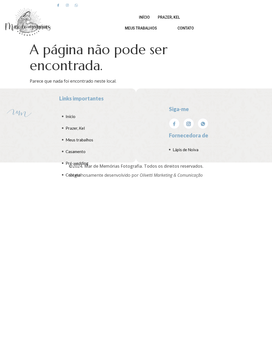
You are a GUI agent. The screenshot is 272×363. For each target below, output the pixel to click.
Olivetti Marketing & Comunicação (171, 175)
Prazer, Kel (169, 17)
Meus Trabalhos (141, 28)
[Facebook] (58, 5)
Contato (185, 28)
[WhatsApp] (203, 123)
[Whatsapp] (76, 5)
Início (144, 17)
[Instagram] (67, 5)
